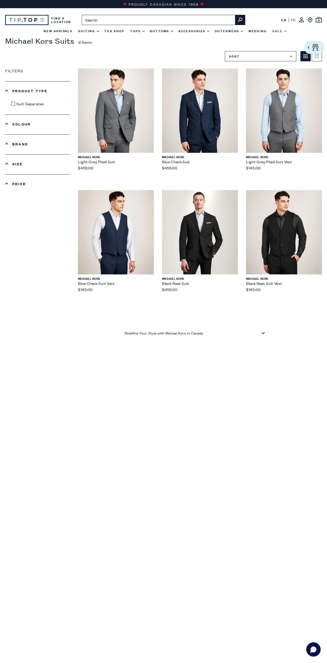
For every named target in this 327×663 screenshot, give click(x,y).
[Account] (301, 20)
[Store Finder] (310, 20)
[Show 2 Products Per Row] (317, 56)
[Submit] (240, 20)
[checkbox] (38, 104)
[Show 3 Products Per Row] (305, 56)
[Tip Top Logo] (27, 19)
